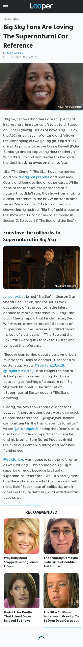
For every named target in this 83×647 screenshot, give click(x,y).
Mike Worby (15, 53)
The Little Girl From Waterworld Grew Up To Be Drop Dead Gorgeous (61, 616)
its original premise (33, 177)
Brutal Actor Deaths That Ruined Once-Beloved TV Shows (18, 616)
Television (11, 19)
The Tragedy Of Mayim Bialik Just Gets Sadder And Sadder (61, 562)
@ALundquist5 (26, 428)
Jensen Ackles (14, 296)
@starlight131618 (49, 365)
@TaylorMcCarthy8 (19, 370)
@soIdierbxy (13, 459)
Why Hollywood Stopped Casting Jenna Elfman (21, 562)
